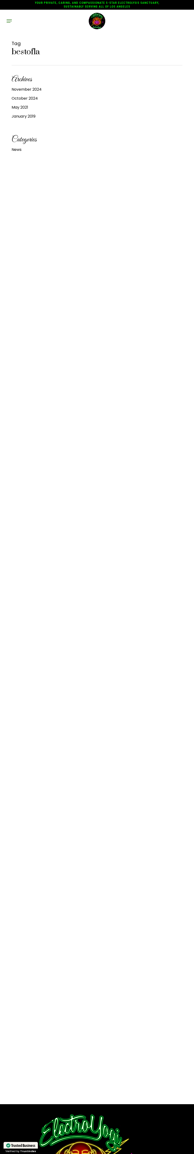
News (17, 149)
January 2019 (23, 116)
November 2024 (27, 89)
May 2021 (20, 107)
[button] (9, 21)
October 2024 (25, 98)
